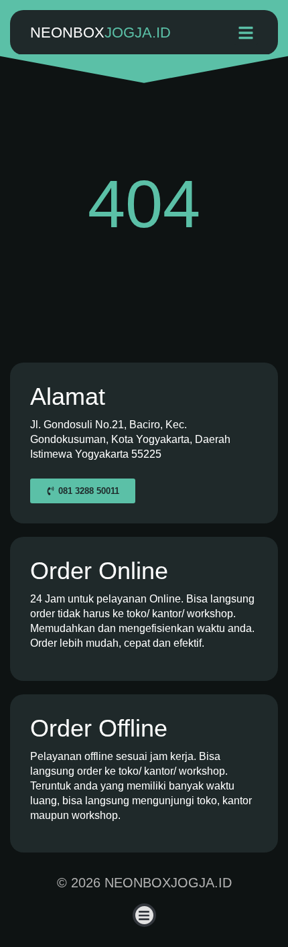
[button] (246, 33)
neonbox (100, 32)
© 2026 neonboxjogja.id (144, 882)
